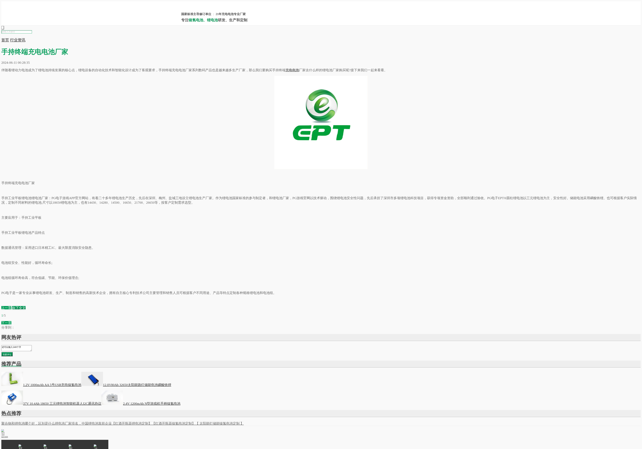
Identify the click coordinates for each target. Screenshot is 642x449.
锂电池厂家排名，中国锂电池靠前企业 (83, 423)
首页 (5, 40)
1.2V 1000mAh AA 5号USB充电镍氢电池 (52, 385)
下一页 (6, 323)
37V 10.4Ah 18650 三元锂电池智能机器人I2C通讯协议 (62, 403)
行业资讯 (17, 40)
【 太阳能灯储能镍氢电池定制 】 (219, 423)
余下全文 (19, 308)
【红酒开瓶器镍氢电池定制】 (173, 423)
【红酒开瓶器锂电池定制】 (132, 423)
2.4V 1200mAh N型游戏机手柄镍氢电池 (151, 403)
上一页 (6, 308)
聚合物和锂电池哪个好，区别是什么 (28, 423)
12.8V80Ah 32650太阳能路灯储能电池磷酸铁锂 (137, 385)
